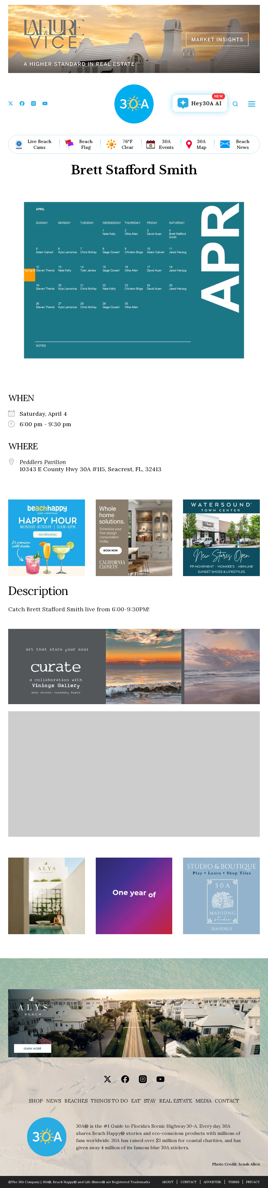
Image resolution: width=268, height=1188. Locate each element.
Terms (233, 1182)
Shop (36, 1101)
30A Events (166, 144)
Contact (227, 1101)
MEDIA (203, 1101)
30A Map (201, 144)
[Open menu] (251, 104)
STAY (150, 1101)
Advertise (212, 1182)
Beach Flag (85, 144)
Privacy (253, 1182)
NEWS (53, 1101)
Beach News (242, 144)
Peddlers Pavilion (43, 462)
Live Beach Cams (39, 144)
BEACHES (76, 1101)
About (168, 1182)
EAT (136, 1101)
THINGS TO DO (109, 1101)
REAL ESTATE (175, 1101)
